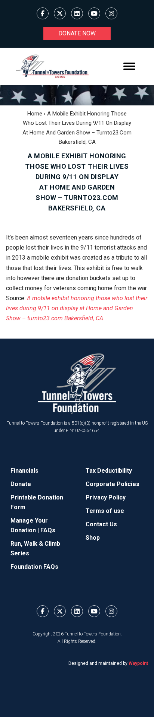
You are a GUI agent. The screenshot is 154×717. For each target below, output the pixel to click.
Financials (24, 470)
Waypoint (138, 663)
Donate (20, 484)
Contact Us (101, 524)
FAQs (47, 530)
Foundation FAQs (34, 566)
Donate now (77, 33)
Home (34, 113)
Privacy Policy (106, 497)
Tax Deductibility (109, 470)
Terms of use (105, 510)
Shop (93, 537)
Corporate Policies (112, 484)
